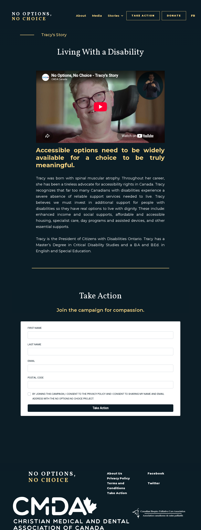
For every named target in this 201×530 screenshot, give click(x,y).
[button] (115, 16)
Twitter (154, 483)
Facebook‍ (156, 473)
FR (193, 15)
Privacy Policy (118, 478)
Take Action (117, 493)
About (81, 15)
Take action (143, 15)
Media (97, 15)
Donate (174, 15)
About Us (114, 473)
